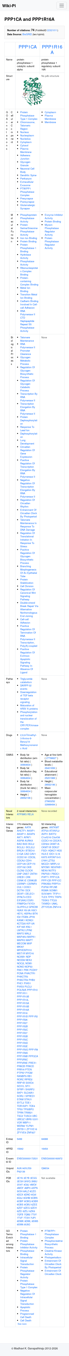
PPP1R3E (22, 1046)
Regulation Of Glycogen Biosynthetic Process (27, 372)
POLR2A (21, 990)
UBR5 (28, 1119)
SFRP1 (21, 1089)
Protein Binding (28, 241)
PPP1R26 (22, 1019)
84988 (44, 1139)
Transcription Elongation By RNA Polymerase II (27, 408)
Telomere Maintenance (27, 339)
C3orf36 (56, 837)
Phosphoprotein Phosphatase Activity (28, 218)
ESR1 (30, 900)
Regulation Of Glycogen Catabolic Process (27, 385)
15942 (20, 1148)
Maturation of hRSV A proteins (29, 707)
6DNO (27, 1194)
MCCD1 (45, 863)
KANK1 (21, 920)
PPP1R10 (32, 990)
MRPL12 (55, 863)
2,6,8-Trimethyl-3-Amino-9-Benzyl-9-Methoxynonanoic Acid (29, 741)
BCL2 (31, 844)
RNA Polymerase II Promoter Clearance (27, 349)
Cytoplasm (26, 142)
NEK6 (44, 870)
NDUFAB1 (56, 867)
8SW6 (20, 1224)
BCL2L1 (21, 847)
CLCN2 (20, 870)
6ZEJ (26, 1211)
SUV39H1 (46, 893)
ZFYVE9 (21, 1132)
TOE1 (28, 1102)
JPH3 (32, 917)
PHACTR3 (22, 976)
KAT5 (44, 857)
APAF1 (27, 837)
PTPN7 (21, 1072)
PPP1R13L (23, 999)
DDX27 (55, 847)
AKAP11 (21, 834)
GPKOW (33, 907)
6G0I (33, 1194)
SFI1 (27, 1086)
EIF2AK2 (22, 900)
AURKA (29, 840)
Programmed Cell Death (27, 1315)
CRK (28, 877)
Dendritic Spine (28, 175)
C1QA (20, 854)
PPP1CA (28, 46)
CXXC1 (27, 887)
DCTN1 (21, 890)
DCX (27, 890)
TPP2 (51, 897)
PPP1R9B (22, 1056)
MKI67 (20, 946)
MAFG (20, 933)
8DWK (20, 1221)
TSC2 (20, 1116)
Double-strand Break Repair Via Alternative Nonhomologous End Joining (29, 609)
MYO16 (30, 953)
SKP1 (20, 1092)
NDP (28, 956)
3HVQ (27, 1181)
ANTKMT (54, 827)
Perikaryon (26, 178)
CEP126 (21, 863)
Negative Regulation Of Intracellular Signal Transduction (27, 1297)
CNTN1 (34, 873)
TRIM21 (28, 1112)
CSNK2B (32, 880)
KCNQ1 (29, 920)
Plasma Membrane (25, 150)
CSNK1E (21, 880)
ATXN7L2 (54, 830)
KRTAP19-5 (54, 857)
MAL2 (28, 933)
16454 (44, 1148)
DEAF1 (21, 893)
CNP (19, 873)
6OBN (34, 1198)
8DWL (27, 1221)
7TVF (20, 1217)
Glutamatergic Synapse (27, 206)
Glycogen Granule (25, 163)
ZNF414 (57, 907)
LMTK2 (21, 930)
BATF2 (52, 834)
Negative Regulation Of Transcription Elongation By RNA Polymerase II (27, 488)
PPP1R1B (22, 1016)
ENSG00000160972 (51, 1158)
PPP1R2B (22, 1026)
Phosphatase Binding (27, 1252)
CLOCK (29, 870)
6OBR (34, 1201)
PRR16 (20, 1069)
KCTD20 (21, 923)
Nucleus (24, 132)
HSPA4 (28, 913)
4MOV (33, 1184)
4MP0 (27, 1188)
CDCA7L (57, 840)
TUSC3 (27, 1116)
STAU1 (28, 1099)
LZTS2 (51, 860)
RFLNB (53, 887)
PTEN (28, 1069)
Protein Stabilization (26, 581)
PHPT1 (45, 877)
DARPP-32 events (25, 687)
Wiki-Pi (9, 5)
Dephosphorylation (28, 435)
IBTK (35, 913)
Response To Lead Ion (27, 428)
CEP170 (30, 863)
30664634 (25, 764)
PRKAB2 (46, 883)
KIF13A (30, 923)
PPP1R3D (22, 1043)
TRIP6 (58, 897)
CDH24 (45, 844)
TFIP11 (57, 893)
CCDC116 (46, 840)
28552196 (25, 798)
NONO (20, 966)
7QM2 (27, 1214)
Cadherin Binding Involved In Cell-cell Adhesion (29, 304)
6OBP (20, 1201)
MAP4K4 (21, 936)
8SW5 (35, 1221)
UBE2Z (21, 1119)
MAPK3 (21, 940)
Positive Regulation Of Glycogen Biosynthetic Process (27, 556)
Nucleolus (25, 138)
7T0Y (34, 1214)
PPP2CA (33, 1056)
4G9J (26, 1184)
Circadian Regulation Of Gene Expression (27, 451)
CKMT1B (46, 847)
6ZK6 (32, 1211)
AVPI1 (44, 834)
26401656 (50, 768)
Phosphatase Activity (27, 262)
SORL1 (21, 1096)
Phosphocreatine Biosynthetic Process (54, 1244)
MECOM (21, 943)
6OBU (27, 1204)
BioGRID (27, 34)
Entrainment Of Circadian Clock (53, 1272)
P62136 (21, 1171)
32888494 (50, 804)
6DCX (20, 1194)
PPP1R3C (22, 1039)
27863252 (50, 801)
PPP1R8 (33, 1049)
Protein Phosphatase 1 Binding (28, 248)
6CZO (33, 1191)
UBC (34, 1116)
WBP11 (27, 1122)
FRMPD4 (22, 903)
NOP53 (28, 966)
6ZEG (27, 1208)
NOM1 (28, 963)
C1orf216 (46, 837)
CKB (28, 867)
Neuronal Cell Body (27, 170)
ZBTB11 (21, 1129)
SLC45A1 (29, 1092)
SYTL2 (20, 1102)
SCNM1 (53, 890)
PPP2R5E (22, 1062)
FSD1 (44, 850)
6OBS (20, 1204)
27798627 (51, 758)
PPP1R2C (22, 1029)
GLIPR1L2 (22, 907)
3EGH (20, 1181)
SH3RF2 (29, 1089)
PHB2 (32, 980)
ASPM (20, 840)
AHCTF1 (21, 830)
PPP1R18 (22, 1013)
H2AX (20, 910)
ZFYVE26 (46, 907)
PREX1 (32, 1062)
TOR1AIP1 (22, 1106)
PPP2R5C (22, 1059)
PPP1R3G (22, 1049)
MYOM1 (45, 867)
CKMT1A (54, 844)
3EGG (33, 1178)
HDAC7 (52, 850)
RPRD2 (28, 1079)
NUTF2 (52, 870)
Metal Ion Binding (25, 289)
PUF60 (45, 887)
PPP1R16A (52, 49)
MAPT (29, 940)
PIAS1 (27, 983)
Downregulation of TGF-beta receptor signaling (28, 697)
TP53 (20, 1109)
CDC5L (32, 857)
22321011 (52, 30)
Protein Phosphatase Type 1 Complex (29, 115)
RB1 (29, 1076)
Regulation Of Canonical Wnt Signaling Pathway (28, 594)
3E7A (20, 1178)
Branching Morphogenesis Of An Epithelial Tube (28, 571)
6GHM (26, 1198)
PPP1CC (56, 880)
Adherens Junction (25, 156)
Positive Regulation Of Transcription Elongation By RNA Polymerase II (27, 468)
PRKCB (21, 1066)
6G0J (20, 1198)
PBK (26, 970)
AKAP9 (31, 834)
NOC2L (21, 963)
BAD (19, 844)
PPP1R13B (23, 996)
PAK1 (20, 970)
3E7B (26, 1178)
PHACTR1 (29, 973)
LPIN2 (28, 930)
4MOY (20, 1188)
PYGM (28, 1072)
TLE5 (44, 897)
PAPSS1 (46, 873)
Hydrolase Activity (25, 256)
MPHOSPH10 (24, 950)
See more (22, 1323)
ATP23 (45, 830)
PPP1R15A (23, 1003)
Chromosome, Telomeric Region (27, 125)
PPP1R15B (23, 1006)
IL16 (57, 854)
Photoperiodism (53, 1257)
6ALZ (26, 1191)
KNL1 (29, 927)
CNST (26, 873)
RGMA (45, 890)
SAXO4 (29, 1082)
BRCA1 (21, 850)
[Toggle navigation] (61, 5)
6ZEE (34, 1204)
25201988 (50, 778)
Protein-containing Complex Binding (29, 281)
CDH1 (29, 860)
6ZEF (20, 1208)
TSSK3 (45, 900)
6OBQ (27, 1201)
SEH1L (20, 1086)
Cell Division (26, 586)
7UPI (33, 1217)
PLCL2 (28, 986)
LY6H (44, 860)
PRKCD (30, 1066)
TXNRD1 (46, 903)
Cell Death (25, 1320)
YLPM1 (30, 1126)
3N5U (34, 1181)
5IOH (19, 1191)
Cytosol (24, 145)
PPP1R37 (22, 1033)
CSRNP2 (32, 883)
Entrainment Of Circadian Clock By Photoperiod (28, 513)
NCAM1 (21, 956)
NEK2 (29, 960)
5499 (19, 1139)
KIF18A (21, 927)
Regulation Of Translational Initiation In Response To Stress (27, 539)
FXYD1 (31, 903)
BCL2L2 (30, 847)
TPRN (20, 1112)
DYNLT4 (21, 897)
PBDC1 (55, 873)
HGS (59, 850)
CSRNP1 (21, 883)
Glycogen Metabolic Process (25, 360)
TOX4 (32, 1106)
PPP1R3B (22, 1036)
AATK (28, 827)
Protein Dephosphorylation (28, 420)
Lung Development (27, 441)
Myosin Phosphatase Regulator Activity (52, 229)
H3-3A (27, 910)
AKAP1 (31, 830)
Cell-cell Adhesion (25, 620)
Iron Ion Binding (28, 238)
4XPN (34, 1188)
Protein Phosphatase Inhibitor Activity (29, 1244)
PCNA (20, 973)
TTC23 (53, 900)
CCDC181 (22, 857)
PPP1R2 (33, 1016)
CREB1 (21, 877)
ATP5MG (22, 814)
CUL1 (20, 887)
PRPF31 (56, 883)
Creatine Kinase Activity (53, 1252)
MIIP (29, 943)
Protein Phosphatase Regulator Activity (52, 243)
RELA (30, 814)
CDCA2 (21, 860)
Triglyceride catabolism (26, 680)
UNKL (55, 903)
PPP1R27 (22, 1023)
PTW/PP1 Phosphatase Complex (27, 192)
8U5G (27, 1224)
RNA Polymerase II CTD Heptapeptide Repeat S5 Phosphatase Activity (27, 321)
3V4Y (20, 1184)
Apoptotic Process (25, 1308)
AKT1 (20, 837)
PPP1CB (46, 880)
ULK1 (35, 1119)
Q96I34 (45, 1168)
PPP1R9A (22, 1053)
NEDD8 (21, 960)
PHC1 (20, 983)
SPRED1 (30, 1096)
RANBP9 (21, 1076)
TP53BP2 (28, 1109)
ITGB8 (24, 917)
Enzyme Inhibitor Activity (54, 216)
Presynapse (26, 198)
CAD (26, 854)
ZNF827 (31, 1132)
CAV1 (33, 854)
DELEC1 (30, 893)
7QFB (20, 1214)
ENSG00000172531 (27, 1158)
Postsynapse (27, 201)
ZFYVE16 (31, 1129)
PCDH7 (33, 970)
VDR (19, 1122)
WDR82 (21, 1126)
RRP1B (21, 1082)
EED (28, 897)
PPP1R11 (22, 993)
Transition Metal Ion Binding (28, 296)
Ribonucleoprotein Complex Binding (29, 271)
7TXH (27, 1217)
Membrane (50, 122)
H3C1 (34, 910)
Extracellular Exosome (26, 183)
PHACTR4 (22, 980)
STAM (20, 1099)
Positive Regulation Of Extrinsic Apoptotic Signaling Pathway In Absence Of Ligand (27, 660)
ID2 (19, 917)
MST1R (21, 953)
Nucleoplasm (27, 135)
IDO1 (52, 854)
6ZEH (34, 1208)
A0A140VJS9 (24, 1168)
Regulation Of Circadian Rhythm (27, 503)
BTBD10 (30, 850)
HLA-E (44, 854)
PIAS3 (20, 986)
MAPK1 (31, 936)
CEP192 (21, 867)
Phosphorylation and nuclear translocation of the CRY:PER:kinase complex (29, 720)
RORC (20, 1079)
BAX (25, 844)
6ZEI (19, 1211)
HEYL (20, 913)
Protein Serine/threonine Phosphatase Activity (29, 229)
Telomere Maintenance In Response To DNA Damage (28, 524)
